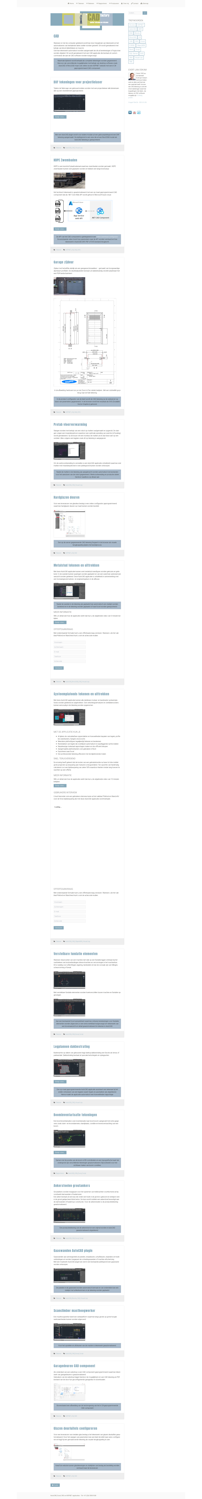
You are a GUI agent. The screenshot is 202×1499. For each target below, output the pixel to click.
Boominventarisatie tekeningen (75, 1114)
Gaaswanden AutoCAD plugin (73, 1250)
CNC (136, 41)
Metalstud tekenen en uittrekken (76, 565)
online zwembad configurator (107, 237)
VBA (131, 58)
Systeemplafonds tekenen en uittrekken (81, 694)
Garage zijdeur (64, 262)
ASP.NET (68, 250)
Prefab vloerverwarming (70, 424)
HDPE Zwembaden (65, 160)
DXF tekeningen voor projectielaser (78, 82)
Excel (77, 1034)
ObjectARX (78, 941)
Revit (131, 49)
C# (73, 250)
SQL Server (133, 54)
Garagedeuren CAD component (74, 1366)
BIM (130, 33)
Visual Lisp (78, 148)
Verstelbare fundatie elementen (76, 953)
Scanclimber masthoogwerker (74, 1310)
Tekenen (58, 148)
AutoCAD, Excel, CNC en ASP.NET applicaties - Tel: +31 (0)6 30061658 (73, 1495)
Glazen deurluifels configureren (75, 1428)
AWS (140, 29)
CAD (73, 148)
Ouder (55, 1485)
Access (132, 25)
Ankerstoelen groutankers (72, 1185)
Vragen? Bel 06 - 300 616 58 (137, 102)
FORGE (132, 45)
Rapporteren (60, 1173)
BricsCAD (75, 681)
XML (131, 62)
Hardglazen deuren (67, 497)
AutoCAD (68, 148)
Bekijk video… (60, 117)
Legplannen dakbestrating (72, 1046)
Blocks (74, 1298)
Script (81, 1034)
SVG (79, 250)
